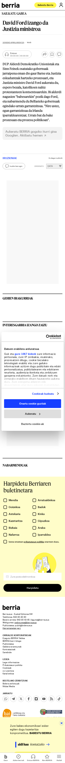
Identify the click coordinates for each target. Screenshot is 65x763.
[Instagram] (36, 699)
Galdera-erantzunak (12, 646)
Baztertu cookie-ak (32, 423)
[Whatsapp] (6, 699)
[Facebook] (29, 699)
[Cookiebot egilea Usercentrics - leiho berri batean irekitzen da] (46, 336)
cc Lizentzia (8, 671)
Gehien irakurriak (18, 298)
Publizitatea (8, 644)
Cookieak (7, 668)
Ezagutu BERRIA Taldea (14, 638)
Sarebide (7, 652)
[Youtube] (44, 699)
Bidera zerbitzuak (11, 683)
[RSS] (51, 699)
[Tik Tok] (59, 699)
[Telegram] (13, 699)
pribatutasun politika (34, 541)
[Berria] (11, 609)
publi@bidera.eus (23, 625)
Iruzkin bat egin (16, 166)
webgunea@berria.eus (25, 622)
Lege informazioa (11, 662)
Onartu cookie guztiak (32, 403)
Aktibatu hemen (31, 135)
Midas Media (9, 686)
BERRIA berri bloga (12, 641)
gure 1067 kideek (25, 353)
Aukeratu (30, 413)
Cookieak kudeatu (43, 393)
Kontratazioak (9, 649)
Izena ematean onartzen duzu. (34, 541)
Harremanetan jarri (12, 628)
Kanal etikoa (8, 673)
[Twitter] (21, 699)
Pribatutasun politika (12, 665)
